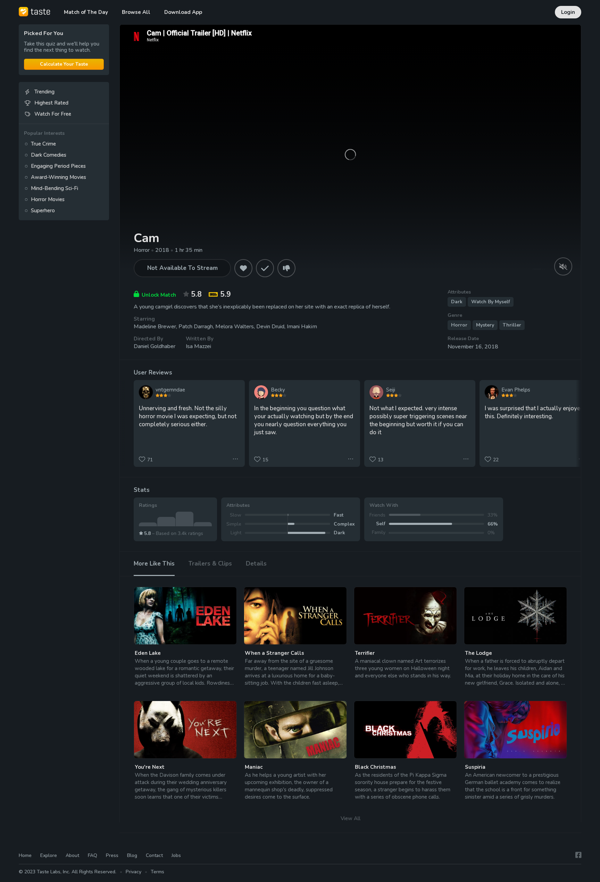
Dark (456, 301)
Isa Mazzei (198, 346)
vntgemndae (170, 389)
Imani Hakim (302, 326)
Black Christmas (375, 767)
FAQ (92, 855)
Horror (459, 325)
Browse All (136, 12)
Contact (154, 855)
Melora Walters (234, 326)
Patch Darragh (195, 326)
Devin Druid (270, 326)
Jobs (176, 855)
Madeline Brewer (155, 326)
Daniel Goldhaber (154, 346)
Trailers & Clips (210, 564)
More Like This (154, 564)
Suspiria (475, 767)
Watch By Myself (490, 301)
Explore (48, 855)
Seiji (390, 389)
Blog (132, 855)
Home (25, 855)
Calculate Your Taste (64, 64)
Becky (278, 389)
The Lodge (478, 653)
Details (256, 564)
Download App (183, 12)
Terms (157, 871)
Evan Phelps (515, 389)
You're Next (150, 767)
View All (350, 818)
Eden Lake (148, 653)
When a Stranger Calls (274, 653)
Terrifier (365, 653)
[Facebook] (578, 855)
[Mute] (563, 266)
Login (568, 12)
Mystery (485, 325)
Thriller (512, 325)
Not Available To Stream (182, 268)
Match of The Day (86, 12)
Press (112, 855)
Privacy (133, 871)
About (72, 855)
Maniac (253, 767)
